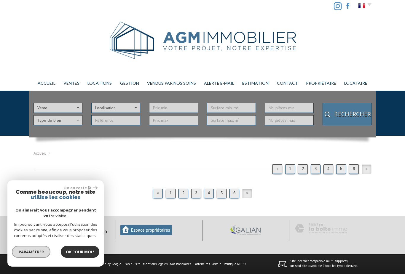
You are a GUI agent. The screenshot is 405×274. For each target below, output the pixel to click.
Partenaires (202, 264)
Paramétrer (31, 251)
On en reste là (77, 187)
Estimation (255, 83)
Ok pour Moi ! (80, 251)
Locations (99, 83)
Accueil (46, 83)
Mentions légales (155, 264)
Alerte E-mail (219, 83)
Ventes (71, 83)
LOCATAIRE (355, 83)
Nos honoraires (180, 264)
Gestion (129, 83)
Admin (216, 264)
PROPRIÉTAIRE (321, 83)
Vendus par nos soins (171, 83)
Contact (287, 83)
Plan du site (132, 264)
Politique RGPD (235, 264)
